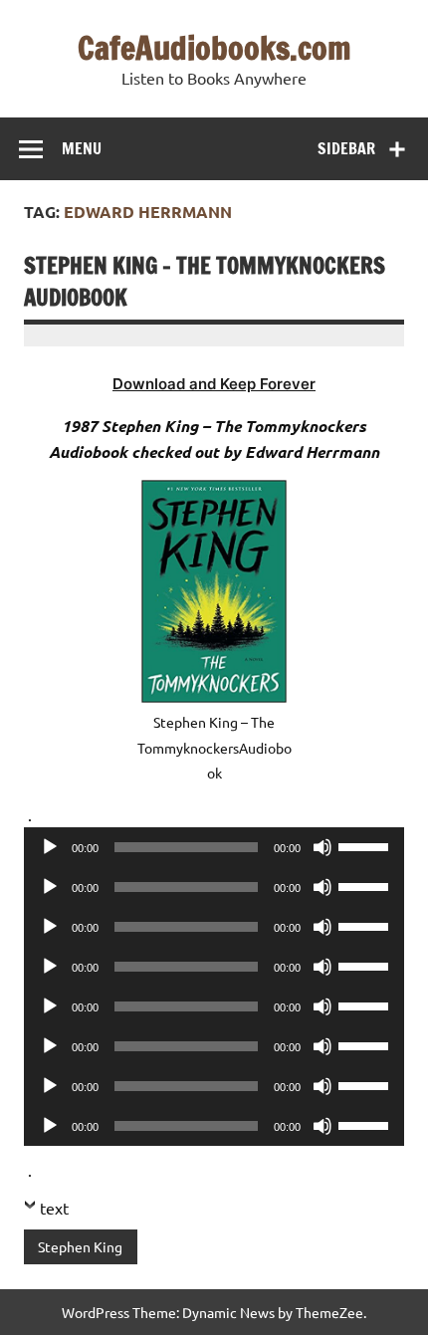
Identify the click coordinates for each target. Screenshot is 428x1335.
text (54, 1208)
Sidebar (346, 148)
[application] (214, 847)
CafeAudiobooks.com (214, 48)
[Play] (50, 847)
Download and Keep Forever (214, 383)
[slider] (366, 845)
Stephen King (80, 1246)
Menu (82, 148)
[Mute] (322, 847)
